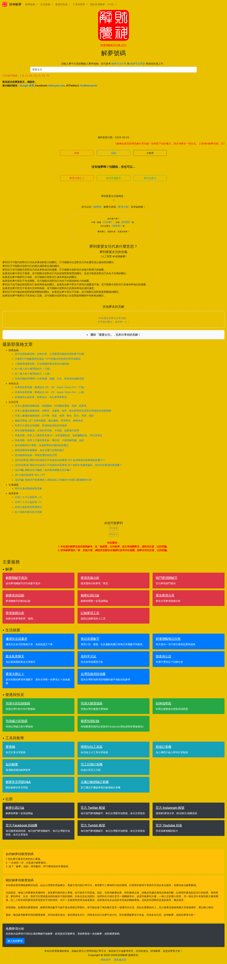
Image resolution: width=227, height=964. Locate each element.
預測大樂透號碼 (91, 703)
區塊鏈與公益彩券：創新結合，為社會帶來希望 (41, 397)
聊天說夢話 (150, 178)
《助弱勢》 (126, 222)
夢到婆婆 (113, 528)
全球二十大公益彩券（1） (29, 502)
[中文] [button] (111, 4)
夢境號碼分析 (15, 613)
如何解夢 (12, 764)
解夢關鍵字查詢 (16, 578)
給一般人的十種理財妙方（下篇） (33, 368)
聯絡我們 (106, 959)
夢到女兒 (113, 534)
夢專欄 (10, 747)
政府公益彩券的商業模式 (28, 506)
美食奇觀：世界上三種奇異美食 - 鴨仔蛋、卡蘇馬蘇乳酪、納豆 (49, 440)
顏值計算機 (163, 747)
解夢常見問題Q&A (18, 782)
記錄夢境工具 (90, 613)
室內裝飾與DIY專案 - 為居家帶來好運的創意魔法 (42, 445)
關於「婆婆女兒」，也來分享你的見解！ (115, 334)
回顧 (113, 152)
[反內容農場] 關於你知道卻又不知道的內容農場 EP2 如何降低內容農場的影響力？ (60, 460)
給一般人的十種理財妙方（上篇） (33, 373)
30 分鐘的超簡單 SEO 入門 (30, 474)
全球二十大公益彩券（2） (29, 497)
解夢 (76, 152)
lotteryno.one (56, 85)
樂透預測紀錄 (90, 721)
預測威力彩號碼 (16, 721)
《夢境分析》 (123, 206)
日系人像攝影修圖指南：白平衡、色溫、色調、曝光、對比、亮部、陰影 (54, 415)
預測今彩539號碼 (18, 703)
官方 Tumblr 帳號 (93, 825)
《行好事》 (107, 222)
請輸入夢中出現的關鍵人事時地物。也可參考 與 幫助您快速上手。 (113, 63)
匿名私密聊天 (15, 656)
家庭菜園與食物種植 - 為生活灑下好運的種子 (39, 450)
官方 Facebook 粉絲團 (21, 825)
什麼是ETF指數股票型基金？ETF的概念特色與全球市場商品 (48, 358)
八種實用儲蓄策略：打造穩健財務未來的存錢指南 (42, 363)
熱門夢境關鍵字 (166, 578)
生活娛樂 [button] (45, 4)
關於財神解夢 (97, 4)
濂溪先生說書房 (16, 639)
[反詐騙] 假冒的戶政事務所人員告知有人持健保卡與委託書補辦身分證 (53, 479)
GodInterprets (88, 85)
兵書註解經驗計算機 (95, 782)
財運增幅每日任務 (113, 45)
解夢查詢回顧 (15, 595)
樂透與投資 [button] (61, 4)
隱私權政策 (120, 959)
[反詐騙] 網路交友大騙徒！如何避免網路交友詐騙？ (43, 469)
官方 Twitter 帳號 (93, 808)
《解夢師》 (97, 206)
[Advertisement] (113, 111)
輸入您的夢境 (15, 940)
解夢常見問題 (137, 63)
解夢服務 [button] (30, 4)
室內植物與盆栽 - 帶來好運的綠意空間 (36, 455)
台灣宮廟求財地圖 (93, 674)
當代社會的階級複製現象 (28, 488)
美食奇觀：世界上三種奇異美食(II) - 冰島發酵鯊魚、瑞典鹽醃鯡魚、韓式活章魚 (58, 435)
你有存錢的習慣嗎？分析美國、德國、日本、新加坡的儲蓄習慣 (49, 378)
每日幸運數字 (113, 178)
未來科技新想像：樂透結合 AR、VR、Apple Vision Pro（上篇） (50, 392)
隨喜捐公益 (163, 656)
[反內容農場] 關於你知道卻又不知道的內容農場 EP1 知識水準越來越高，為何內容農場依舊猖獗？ (68, 464)
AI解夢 (150, 152)
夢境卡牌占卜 (76, 178)
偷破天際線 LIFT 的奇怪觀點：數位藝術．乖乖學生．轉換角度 (49, 420)
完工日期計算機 (91, 764)
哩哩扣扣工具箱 (91, 747)
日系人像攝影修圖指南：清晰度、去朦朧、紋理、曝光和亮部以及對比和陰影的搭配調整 (63, 410)
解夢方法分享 (118, 63)
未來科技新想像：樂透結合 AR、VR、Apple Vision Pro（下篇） (50, 387)
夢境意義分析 (90, 578)
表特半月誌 (88, 656)
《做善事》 (116, 225)
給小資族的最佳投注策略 (28, 511)
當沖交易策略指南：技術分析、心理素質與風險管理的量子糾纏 (49, 353)
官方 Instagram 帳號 (170, 808)
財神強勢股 (163, 703)
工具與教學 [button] (79, 4)
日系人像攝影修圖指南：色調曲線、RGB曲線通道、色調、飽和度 (50, 405)
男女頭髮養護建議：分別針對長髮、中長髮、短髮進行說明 (47, 430)
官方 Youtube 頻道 (169, 825)
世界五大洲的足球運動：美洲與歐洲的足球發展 (41, 425)
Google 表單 (27, 85)
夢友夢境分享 (165, 595)
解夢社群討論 (90, 595)
